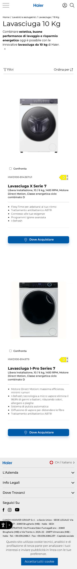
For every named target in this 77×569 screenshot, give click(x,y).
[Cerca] (72, 5)
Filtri (10, 69)
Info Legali (11, 483)
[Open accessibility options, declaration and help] (3, 525)
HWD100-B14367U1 (20, 177)
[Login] (64, 5)
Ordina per (61, 69)
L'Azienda (10, 473)
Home (6, 17)
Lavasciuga (45, 17)
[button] (9, 525)
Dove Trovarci (14, 493)
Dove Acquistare (41, 239)
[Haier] (38, 5)
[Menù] (6, 5)
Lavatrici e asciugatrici (24, 17)
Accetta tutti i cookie (39, 561)
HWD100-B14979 (18, 359)
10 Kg (56, 17)
